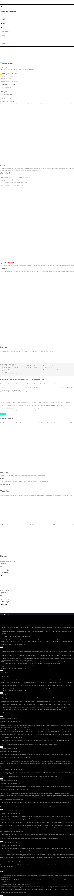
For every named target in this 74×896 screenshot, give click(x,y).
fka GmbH (56, 422)
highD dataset (40, 495)
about (3, 35)
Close (1, 647)
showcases (4, 27)
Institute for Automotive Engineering (30, 103)
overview (4, 23)
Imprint (4, 614)
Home (3, 19)
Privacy (8, 614)
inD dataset (4, 524)
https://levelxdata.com (43, 422)
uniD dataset (36, 524)
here (13, 101)
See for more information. (55, 405)
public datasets (5, 31)
